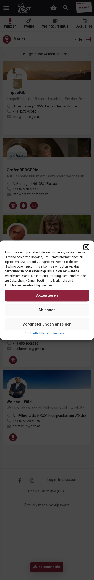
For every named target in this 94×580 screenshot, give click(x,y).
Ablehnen (47, 309)
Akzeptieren (47, 295)
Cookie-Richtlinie (36, 333)
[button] (86, 247)
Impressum (61, 333)
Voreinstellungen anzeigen (47, 324)
